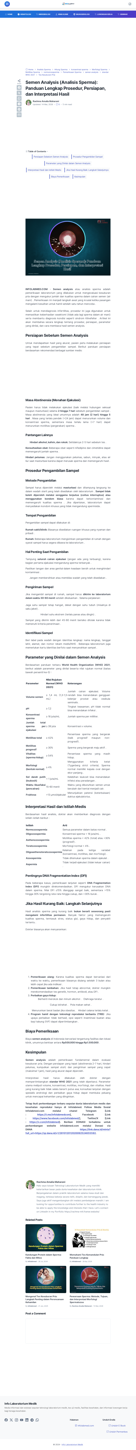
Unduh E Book (118, 1425)
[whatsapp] (19, 98)
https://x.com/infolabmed (44, 1122)
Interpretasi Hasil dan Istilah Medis (44, 170)
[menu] (7, 4)
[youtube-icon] (21, 1420)
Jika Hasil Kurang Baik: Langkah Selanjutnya (87, 170)
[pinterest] (19, 109)
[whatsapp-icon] (37, 1420)
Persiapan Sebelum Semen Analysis (51, 156)
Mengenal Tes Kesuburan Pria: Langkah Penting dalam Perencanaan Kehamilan (45, 1299)
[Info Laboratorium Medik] (68, 4)
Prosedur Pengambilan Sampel (88, 156)
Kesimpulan (79, 176)
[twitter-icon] (11, 1420)
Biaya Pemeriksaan (60, 176)
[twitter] (19, 93)
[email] (19, 114)
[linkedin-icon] (26, 1420)
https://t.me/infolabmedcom (53, 1114)
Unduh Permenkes (118, 1431)
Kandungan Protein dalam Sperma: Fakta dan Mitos (43, 1256)
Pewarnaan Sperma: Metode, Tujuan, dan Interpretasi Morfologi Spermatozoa (89, 1299)
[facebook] (19, 87)
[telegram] (19, 103)
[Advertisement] (68, 44)
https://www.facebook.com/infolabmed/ (56, 1118)
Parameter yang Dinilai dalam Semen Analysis (68, 163)
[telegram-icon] (32, 1420)
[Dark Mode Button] (129, 4)
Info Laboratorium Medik (72, 1444)
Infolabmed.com (85, 1425)
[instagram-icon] (16, 1420)
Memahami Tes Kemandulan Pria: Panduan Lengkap (87, 1256)
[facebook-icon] (6, 1420)
